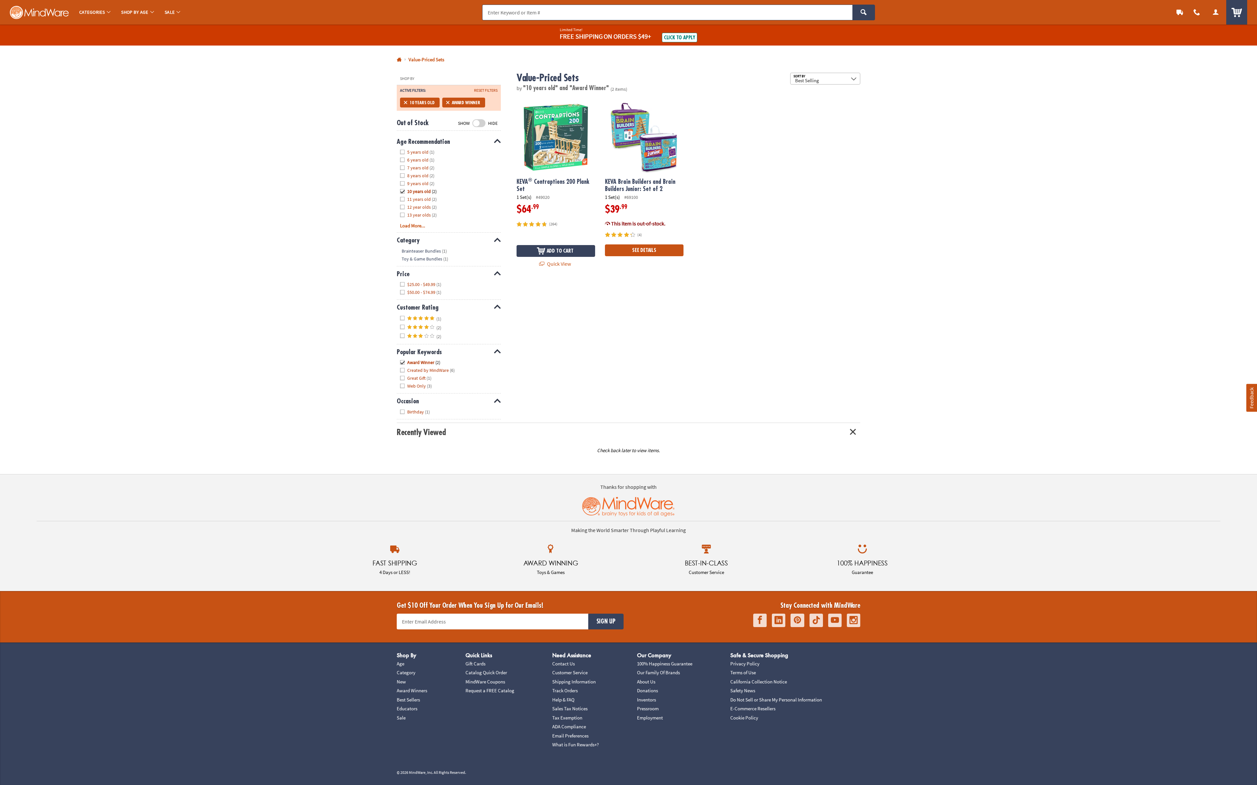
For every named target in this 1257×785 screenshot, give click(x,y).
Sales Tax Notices (570, 708)
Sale (401, 718)
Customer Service (570, 672)
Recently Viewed (421, 432)
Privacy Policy (744, 664)
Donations (647, 690)
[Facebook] (760, 620)
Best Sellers (408, 700)
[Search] (863, 12)
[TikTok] (816, 620)
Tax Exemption (567, 718)
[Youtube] (835, 620)
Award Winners (412, 690)
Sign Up (605, 621)
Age (400, 664)
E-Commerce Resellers (752, 708)
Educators (407, 708)
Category (406, 672)
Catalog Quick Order (486, 672)
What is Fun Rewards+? (575, 744)
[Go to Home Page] (399, 60)
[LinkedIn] (778, 620)
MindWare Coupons (485, 682)
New (401, 682)
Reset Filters (486, 90)
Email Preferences (570, 736)
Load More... (412, 225)
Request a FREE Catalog (489, 690)
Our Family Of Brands (658, 672)
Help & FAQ (563, 700)
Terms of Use (743, 672)
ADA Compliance (569, 726)
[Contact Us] (1196, 12)
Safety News (742, 690)
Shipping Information (574, 682)
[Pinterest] (797, 620)
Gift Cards (475, 664)
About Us (646, 682)
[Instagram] (853, 620)
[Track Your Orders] (1179, 12)
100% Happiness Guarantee (664, 664)
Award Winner (466, 102)
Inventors (646, 700)
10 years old (422, 102)
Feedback (1251, 398)
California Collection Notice (758, 682)
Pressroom (648, 708)
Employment (650, 718)
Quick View (558, 263)
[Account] (1215, 12)
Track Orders (565, 690)
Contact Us (563, 664)
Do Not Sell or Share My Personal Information (776, 700)
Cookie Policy (744, 718)
